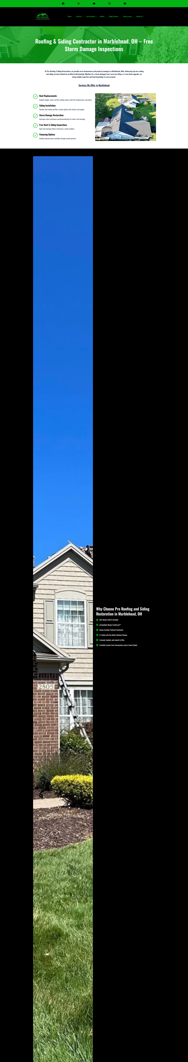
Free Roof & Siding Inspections (53, 124)
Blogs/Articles (113, 16)
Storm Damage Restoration (51, 115)
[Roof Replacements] (35, 96)
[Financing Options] (35, 135)
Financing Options (47, 134)
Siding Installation (47, 105)
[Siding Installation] (35, 106)
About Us (139, 16)
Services (79, 16)
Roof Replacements (48, 95)
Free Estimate (90, 16)
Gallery (102, 16)
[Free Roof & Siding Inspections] (35, 125)
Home (69, 16)
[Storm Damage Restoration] (35, 116)
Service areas (127, 16)
